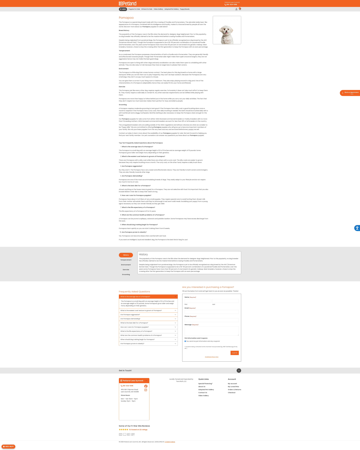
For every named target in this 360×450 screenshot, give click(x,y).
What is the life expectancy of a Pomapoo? (136, 331)
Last (213, 304)
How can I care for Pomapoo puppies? (134, 327)
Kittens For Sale (146, 9)
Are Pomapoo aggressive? (130, 315)
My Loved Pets (233, 387)
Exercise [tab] (126, 270)
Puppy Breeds (184, 9)
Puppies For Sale (134, 9)
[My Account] (236, 9)
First (186, 304)
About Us (201, 387)
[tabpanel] (189, 262)
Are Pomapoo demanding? (130, 319)
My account (232, 384)
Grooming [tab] (126, 274)
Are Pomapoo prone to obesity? (132, 343)
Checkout (231, 393)
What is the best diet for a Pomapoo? (134, 323)
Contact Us (202, 393)
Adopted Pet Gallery (172, 9)
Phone (190, 316)
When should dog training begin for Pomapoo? (137, 339)
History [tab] (126, 255)
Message (191, 325)
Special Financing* (205, 384)
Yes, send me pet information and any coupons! (203, 341)
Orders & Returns (234, 390)
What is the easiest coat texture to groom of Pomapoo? (141, 310)
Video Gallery (158, 9)
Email (190, 308)
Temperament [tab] (125, 260)
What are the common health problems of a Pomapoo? (141, 335)
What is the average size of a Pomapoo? (135, 297)
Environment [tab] (126, 265)
